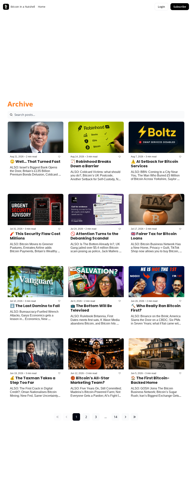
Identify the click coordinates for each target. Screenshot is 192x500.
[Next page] (125, 417)
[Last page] (134, 417)
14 (115, 417)
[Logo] (6, 7)
